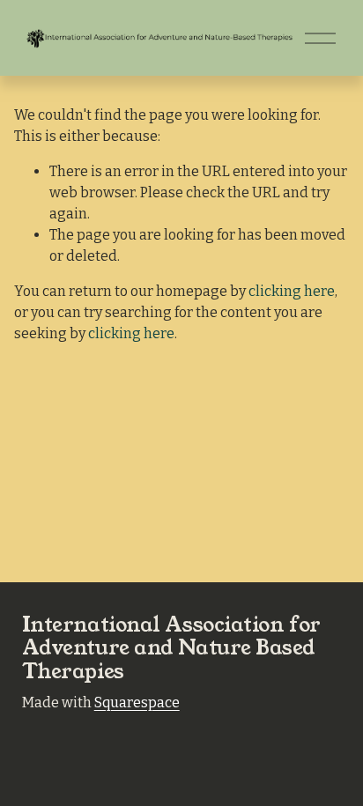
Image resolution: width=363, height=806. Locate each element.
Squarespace (137, 702)
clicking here (291, 291)
